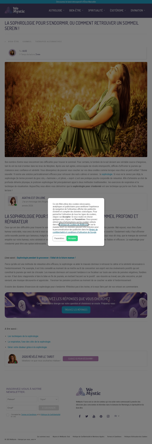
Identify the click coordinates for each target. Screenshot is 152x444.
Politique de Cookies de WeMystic (73, 224)
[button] (59, 238)
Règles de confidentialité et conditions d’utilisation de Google (75, 230)
